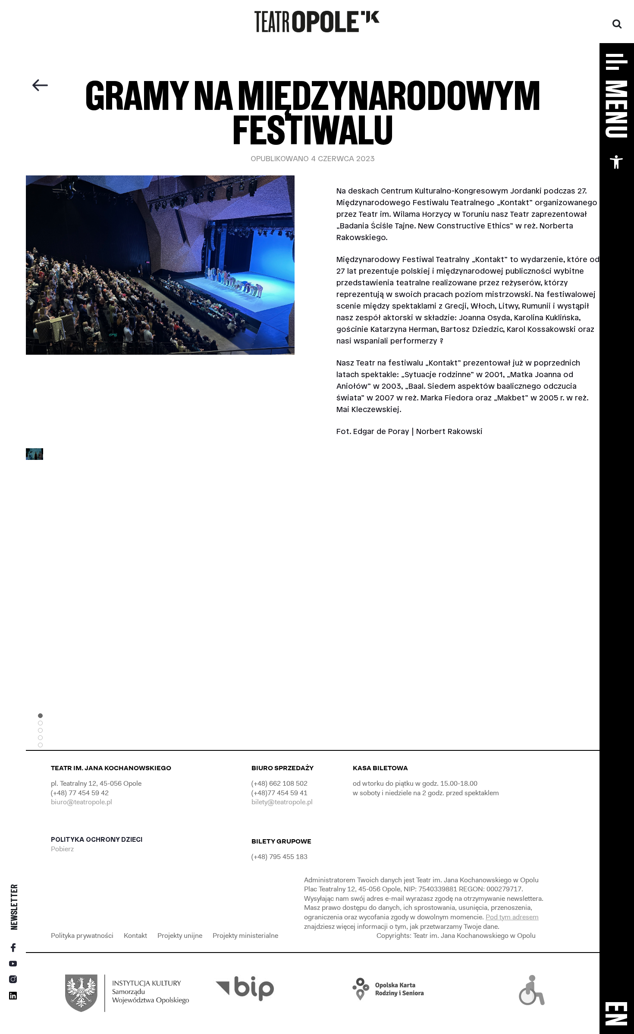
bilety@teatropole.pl (282, 801)
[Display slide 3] (40, 730)
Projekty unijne (179, 935)
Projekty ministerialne (245, 935)
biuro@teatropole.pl (81, 801)
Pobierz (63, 848)
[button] (616, 162)
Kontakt (135, 935)
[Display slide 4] (40, 737)
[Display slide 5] (40, 745)
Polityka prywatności (82, 935)
